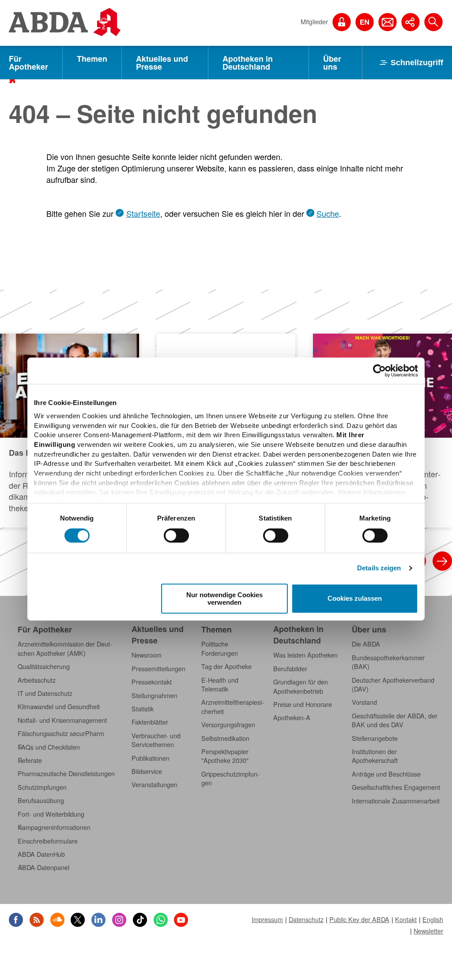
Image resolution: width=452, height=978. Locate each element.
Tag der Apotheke (226, 666)
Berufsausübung (41, 800)
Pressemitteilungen (158, 668)
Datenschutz (306, 919)
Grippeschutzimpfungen (230, 778)
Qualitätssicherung (44, 666)
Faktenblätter (150, 722)
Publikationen (151, 758)
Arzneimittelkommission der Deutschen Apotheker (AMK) (65, 648)
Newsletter (428, 930)
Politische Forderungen (219, 648)
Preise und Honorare (302, 704)
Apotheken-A (291, 717)
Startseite (143, 213)
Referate (30, 760)
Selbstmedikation (225, 738)
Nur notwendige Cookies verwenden (224, 598)
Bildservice (147, 771)
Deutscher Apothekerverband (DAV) (393, 684)
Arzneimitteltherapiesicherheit (232, 706)
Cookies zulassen (355, 598)
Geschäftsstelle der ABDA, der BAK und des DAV (394, 720)
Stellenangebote (375, 738)
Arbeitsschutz (37, 680)
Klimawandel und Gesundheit (59, 706)
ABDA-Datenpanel (43, 867)
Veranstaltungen (154, 784)
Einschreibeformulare (48, 841)
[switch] (176, 535)
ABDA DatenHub (41, 854)
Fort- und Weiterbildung (51, 814)
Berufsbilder (290, 668)
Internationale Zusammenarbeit (396, 800)
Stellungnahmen (154, 695)
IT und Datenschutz (45, 693)
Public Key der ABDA (359, 919)
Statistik (143, 708)
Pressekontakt (152, 681)
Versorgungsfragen (228, 724)
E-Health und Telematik (219, 684)
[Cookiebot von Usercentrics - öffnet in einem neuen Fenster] (379, 370)
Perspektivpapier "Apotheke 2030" (225, 756)
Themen (92, 58)
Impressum (267, 919)
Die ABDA (366, 644)
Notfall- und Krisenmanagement (62, 720)
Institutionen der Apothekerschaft (375, 756)
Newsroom (147, 655)
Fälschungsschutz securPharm (61, 733)
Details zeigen (379, 568)
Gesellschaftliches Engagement (396, 787)
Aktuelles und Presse (162, 62)
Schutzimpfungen (42, 787)
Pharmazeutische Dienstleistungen (66, 773)
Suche (327, 213)
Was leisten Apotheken (305, 655)
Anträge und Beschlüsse (386, 774)
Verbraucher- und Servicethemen (156, 740)
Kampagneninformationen (54, 827)
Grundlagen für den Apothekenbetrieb (300, 686)
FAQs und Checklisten (49, 747)
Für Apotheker (28, 62)
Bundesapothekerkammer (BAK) (388, 662)
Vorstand (364, 702)
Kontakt (406, 919)
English (432, 919)
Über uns (332, 62)
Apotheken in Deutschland (247, 62)
